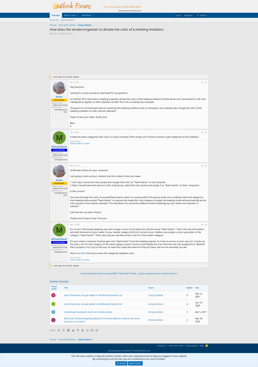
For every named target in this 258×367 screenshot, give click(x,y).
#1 (206, 82)
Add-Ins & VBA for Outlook (80, 143)
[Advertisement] (115, 55)
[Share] (202, 82)
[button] (78, 15)
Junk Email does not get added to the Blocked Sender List (93, 295)
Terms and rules (176, 345)
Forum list (54, 20)
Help (201, 345)
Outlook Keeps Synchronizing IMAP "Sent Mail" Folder (109, 273)
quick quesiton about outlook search (157, 273)
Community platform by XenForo (129, 351)
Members (87, 15)
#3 (206, 166)
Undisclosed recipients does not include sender (88, 312)
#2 (206, 132)
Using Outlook (155, 295)
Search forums (67, 20)
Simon (55, 33)
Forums (56, 15)
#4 (206, 224)
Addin (83, 253)
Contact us (162, 345)
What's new (70, 15)
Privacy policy (191, 345)
